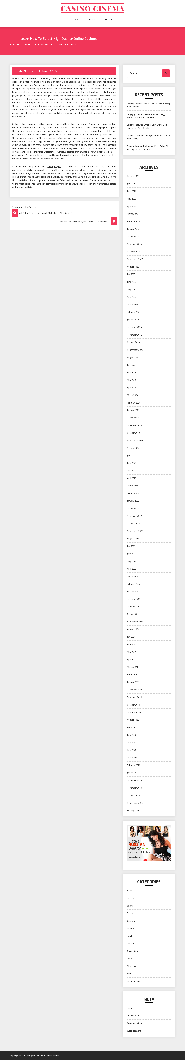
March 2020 (132, 757)
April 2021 (131, 659)
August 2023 (133, 448)
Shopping (131, 966)
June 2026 (131, 191)
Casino (91, 19)
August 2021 (133, 629)
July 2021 (131, 636)
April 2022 (131, 568)
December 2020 (134, 689)
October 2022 (133, 523)
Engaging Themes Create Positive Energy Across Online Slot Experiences (146, 116)
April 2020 (131, 750)
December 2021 (134, 599)
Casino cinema (92, 8)
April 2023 (131, 478)
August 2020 (133, 719)
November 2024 (134, 334)
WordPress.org (134, 1030)
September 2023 (135, 440)
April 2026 (131, 206)
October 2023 (133, 432)
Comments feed (135, 1023)
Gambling (131, 921)
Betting (107, 19)
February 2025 (133, 312)
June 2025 (131, 282)
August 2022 (133, 538)
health (130, 936)
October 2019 (133, 795)
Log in (129, 1008)
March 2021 (132, 667)
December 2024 (134, 327)
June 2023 (131, 463)
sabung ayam (54, 166)
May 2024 (131, 380)
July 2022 (131, 546)
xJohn (20, 71)
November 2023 (134, 425)
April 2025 (131, 297)
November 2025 (134, 244)
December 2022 (134, 508)
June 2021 (131, 644)
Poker (129, 958)
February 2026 (133, 221)
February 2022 (133, 584)
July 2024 (131, 365)
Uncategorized (134, 981)
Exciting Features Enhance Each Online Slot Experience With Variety (147, 126)
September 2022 (135, 531)
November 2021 (134, 606)
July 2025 (131, 274)
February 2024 (133, 402)
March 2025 (132, 304)
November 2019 (134, 787)
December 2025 (134, 236)
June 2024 (131, 372)
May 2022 (131, 561)
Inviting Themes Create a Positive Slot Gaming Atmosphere (148, 105)
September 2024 (135, 350)
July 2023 (131, 455)
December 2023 (134, 417)
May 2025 (131, 289)
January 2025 (133, 319)
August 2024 (133, 357)
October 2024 (133, 342)
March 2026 (132, 214)
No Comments (58, 71)
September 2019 (135, 803)
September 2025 (135, 259)
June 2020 (131, 735)
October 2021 (133, 614)
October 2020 (133, 704)
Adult (76, 19)
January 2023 (133, 500)
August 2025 (133, 266)
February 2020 (133, 765)
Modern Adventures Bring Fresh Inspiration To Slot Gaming (148, 137)
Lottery (130, 943)
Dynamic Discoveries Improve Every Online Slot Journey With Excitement (148, 147)
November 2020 (134, 697)
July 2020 (131, 727)
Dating (130, 913)
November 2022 (134, 516)
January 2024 (133, 410)
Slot (129, 973)
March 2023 (132, 485)
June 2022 (131, 553)
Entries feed (133, 1015)
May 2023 (131, 470)
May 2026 (131, 198)
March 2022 (132, 576)
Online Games (133, 951)
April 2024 (131, 387)
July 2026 (131, 183)
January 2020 (133, 772)
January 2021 (133, 682)
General (130, 928)
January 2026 (133, 229)
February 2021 (133, 674)
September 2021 (135, 621)
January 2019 (133, 810)
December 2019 (134, 780)
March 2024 (132, 395)
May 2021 (131, 652)
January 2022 (133, 591)
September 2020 (135, 712)
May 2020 (131, 742)
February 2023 (133, 493)
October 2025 (133, 251)
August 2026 (133, 176)
